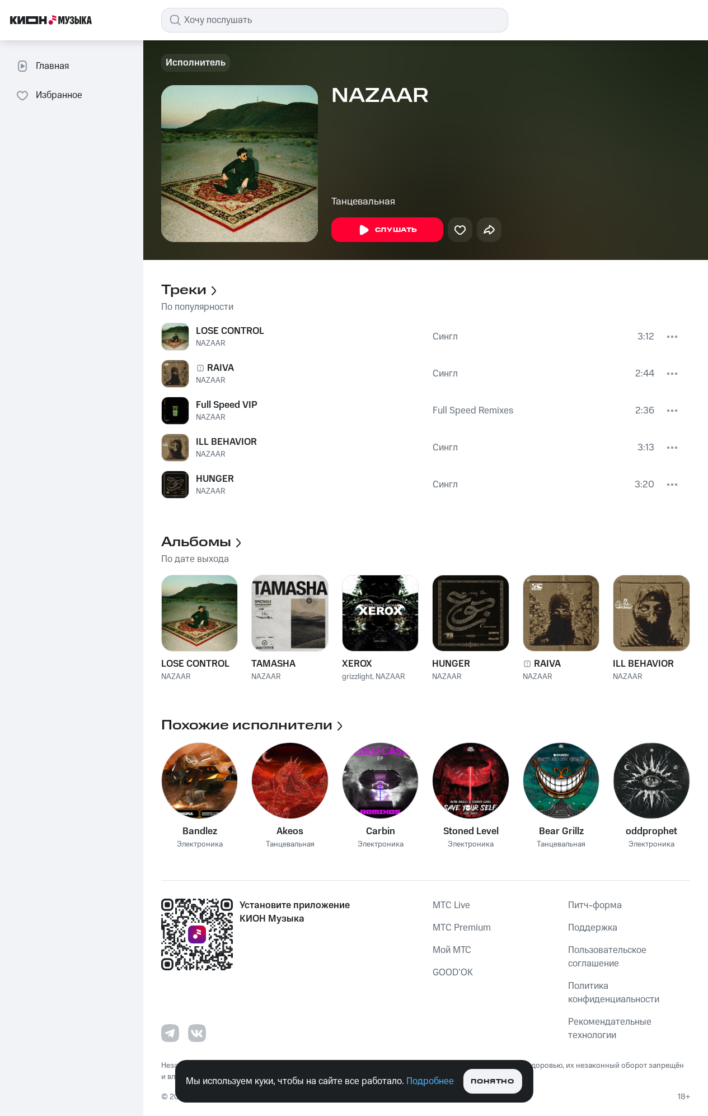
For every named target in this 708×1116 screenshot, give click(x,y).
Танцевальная (363, 201)
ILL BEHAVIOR (226, 442)
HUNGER (215, 479)
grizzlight (357, 676)
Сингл (445, 336)
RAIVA (220, 368)
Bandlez (199, 831)
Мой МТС (452, 950)
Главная (52, 66)
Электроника (200, 844)
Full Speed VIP (226, 405)
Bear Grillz (561, 831)
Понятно (492, 1081)
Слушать (396, 230)
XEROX (357, 663)
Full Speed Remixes (473, 410)
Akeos (289, 831)
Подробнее (430, 1081)
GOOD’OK (453, 972)
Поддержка (592, 927)
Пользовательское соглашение (607, 956)
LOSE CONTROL (230, 331)
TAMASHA (273, 663)
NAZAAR (211, 343)
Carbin (380, 831)
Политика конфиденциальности (613, 992)
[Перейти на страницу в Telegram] (170, 1033)
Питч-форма (595, 905)
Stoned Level (471, 831)
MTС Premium (462, 927)
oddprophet (651, 831)
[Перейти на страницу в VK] (197, 1033)
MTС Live (451, 905)
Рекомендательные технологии (609, 1028)
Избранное (59, 95)
